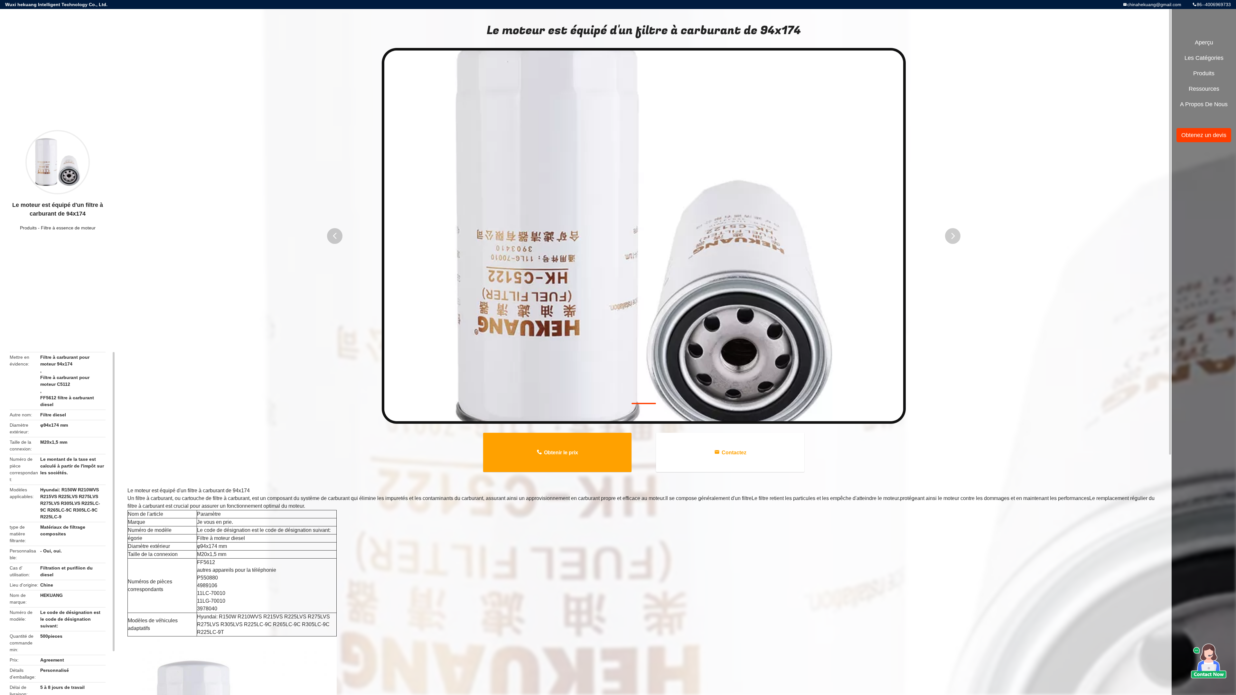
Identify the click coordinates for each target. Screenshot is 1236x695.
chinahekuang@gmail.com (1154, 4)
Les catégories (1203, 58)
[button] (334, 236)
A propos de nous (1204, 104)
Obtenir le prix (561, 452)
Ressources (1204, 89)
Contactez (734, 452)
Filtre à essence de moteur (68, 227)
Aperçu (1204, 42)
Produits (28, 227)
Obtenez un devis (1203, 135)
